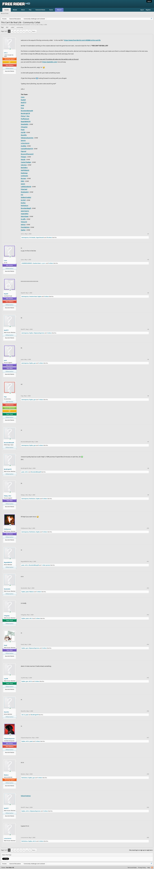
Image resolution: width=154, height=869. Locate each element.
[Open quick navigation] (151, 19)
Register (148, 10)
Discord (59, 10)
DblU (22, 181)
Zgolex (23, 230)
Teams (51, 10)
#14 (148, 644)
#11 (148, 561)
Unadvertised (37, 263)
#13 (148, 614)
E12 (22, 195)
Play (30, 10)
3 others (39, 591)
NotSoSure (24, 206)
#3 (148, 293)
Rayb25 (23, 100)
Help (148, 867)
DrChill (23, 200)
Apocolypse (24, 216)
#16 (148, 711)
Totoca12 (24, 222)
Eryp (22, 108)
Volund (23, 796)
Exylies (23, 203)
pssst (22, 105)
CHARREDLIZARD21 (26, 263)
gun (35, 363)
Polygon (23, 157)
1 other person (46, 565)
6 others (46, 296)
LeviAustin (24, 176)
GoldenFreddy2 (26, 197)
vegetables (24, 214)
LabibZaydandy (26, 187)
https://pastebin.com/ (49, 62)
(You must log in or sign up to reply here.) (141, 850)
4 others (49, 333)
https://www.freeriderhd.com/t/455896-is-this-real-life (82, 40)
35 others (49, 237)
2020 (7, 27)
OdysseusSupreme (27, 138)
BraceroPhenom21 (27, 154)
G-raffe (23, 219)
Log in (149, 1)
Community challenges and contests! (19, 24)
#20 (148, 837)
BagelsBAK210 (25, 121)
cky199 (23, 132)
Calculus (24, 165)
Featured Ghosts (40, 10)
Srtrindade (32, 237)
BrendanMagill (26, 208)
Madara (31, 591)
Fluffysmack (25, 119)
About (23, 10)
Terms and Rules (132, 867)
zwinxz (23, 224)
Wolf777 (23, 103)
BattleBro (24, 168)
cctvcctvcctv (25, 143)
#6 (148, 396)
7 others (41, 399)
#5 (148, 359)
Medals (15, 10)
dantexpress (25, 237)
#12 (148, 588)
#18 (148, 774)
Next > (34, 31)
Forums (6, 10)
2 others (37, 618)
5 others (41, 363)
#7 (148, 441)
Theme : (7, 867)
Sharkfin (24, 135)
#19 (148, 807)
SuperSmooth (40, 237)
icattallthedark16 (27, 149)
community (19, 27)
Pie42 (22, 130)
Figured (23, 151)
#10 (148, 528)
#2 (148, 259)
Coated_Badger (26, 162)
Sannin (23, 140)
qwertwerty (25, 211)
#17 (148, 737)
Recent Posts (4, 13)
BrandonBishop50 (27, 111)
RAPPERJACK (25, 170)
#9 (148, 495)
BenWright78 (25, 113)
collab (12, 27)
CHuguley (24, 127)
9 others (51, 263)
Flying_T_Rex (25, 116)
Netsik (23, 159)
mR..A (38, 24)
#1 (148, 234)
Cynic (23, 97)
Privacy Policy (142, 867)
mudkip (23, 146)
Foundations (25, 227)
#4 (148, 329)
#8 (148, 468)
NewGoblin (24, 124)
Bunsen (23, 178)
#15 (148, 677)
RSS (152, 867)
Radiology (24, 173)
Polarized (24, 189)
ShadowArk (25, 192)
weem (23, 184)
